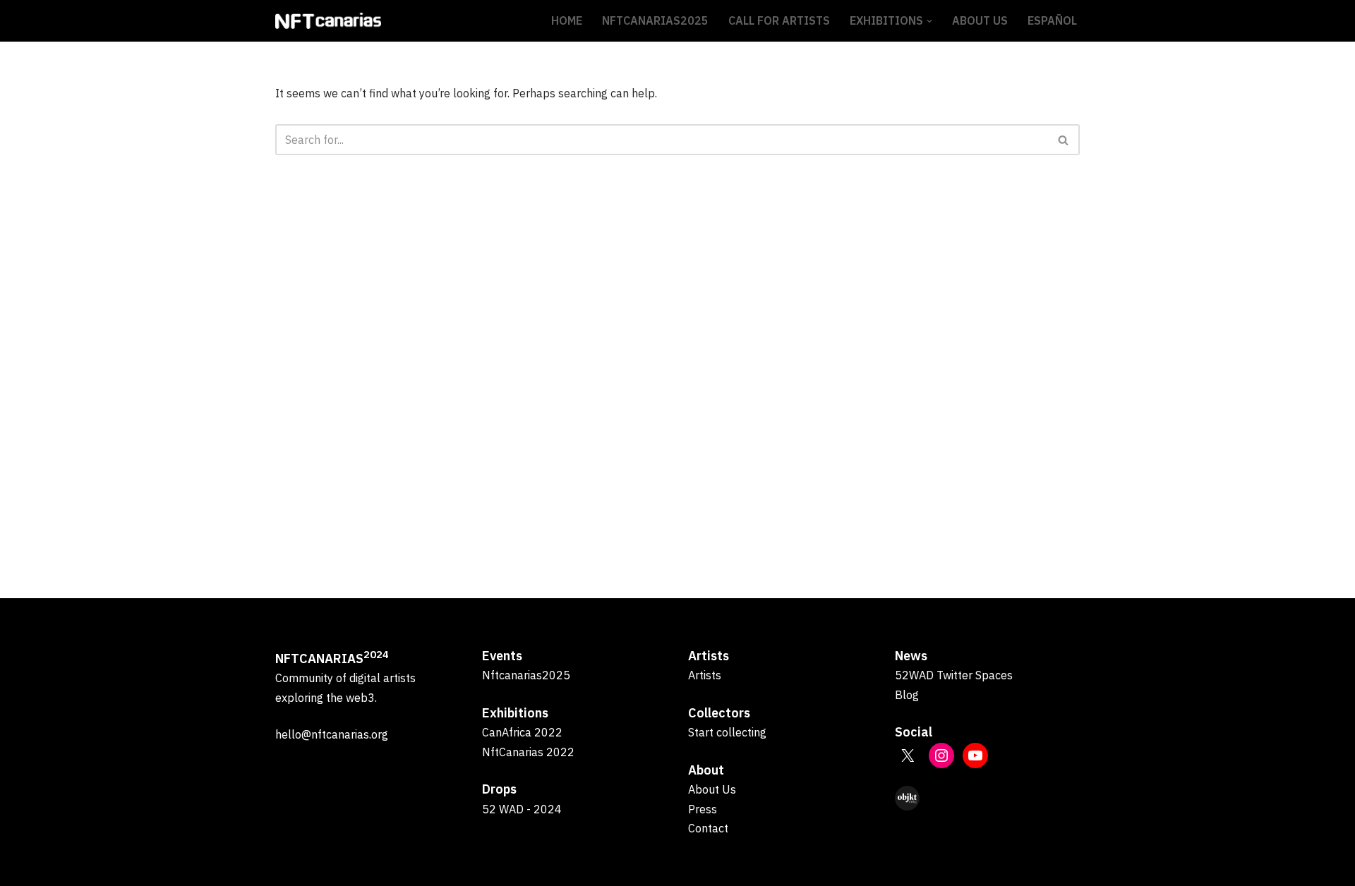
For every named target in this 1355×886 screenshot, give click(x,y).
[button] (929, 21)
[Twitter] (907, 755)
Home (566, 20)
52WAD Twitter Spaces (954, 675)
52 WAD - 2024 (522, 809)
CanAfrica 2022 (522, 732)
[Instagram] (941, 755)
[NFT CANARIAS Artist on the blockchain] (328, 21)
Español (1052, 20)
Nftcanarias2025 (526, 675)
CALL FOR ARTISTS (779, 20)
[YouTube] (975, 755)
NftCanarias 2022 (528, 752)
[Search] (1064, 139)
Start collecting (727, 732)
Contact (708, 828)
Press (702, 809)
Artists (704, 675)
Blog (907, 695)
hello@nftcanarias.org (331, 734)
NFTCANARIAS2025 (655, 20)
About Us (980, 20)
